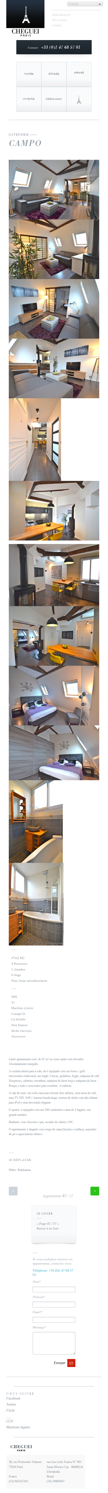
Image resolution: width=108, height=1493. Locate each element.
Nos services (59, 20)
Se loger (45, 1213)
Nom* (37, 1282)
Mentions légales (18, 1427)
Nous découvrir (61, 15)
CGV (9, 1421)
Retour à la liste (48, 1228)
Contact (57, 25)
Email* (37, 1312)
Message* (39, 1327)
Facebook (13, 1398)
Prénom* (39, 1297)
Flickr (10, 1410)
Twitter (11, 1404)
